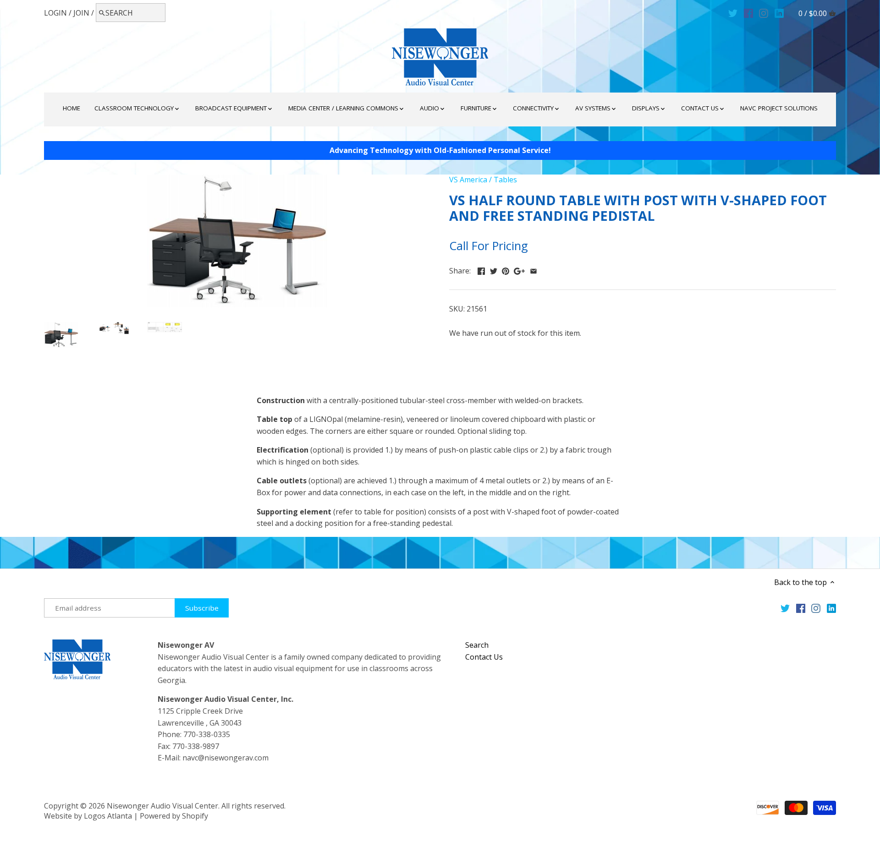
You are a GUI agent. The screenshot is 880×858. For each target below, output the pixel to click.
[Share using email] (533, 270)
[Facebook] (748, 12)
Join (81, 13)
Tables (505, 180)
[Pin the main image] (505, 270)
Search (477, 645)
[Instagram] (763, 12)
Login (55, 13)
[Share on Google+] (519, 270)
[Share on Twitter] (493, 270)
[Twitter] (732, 12)
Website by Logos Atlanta (88, 816)
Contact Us (484, 657)
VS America (468, 180)
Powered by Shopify (174, 816)
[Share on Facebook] (481, 270)
